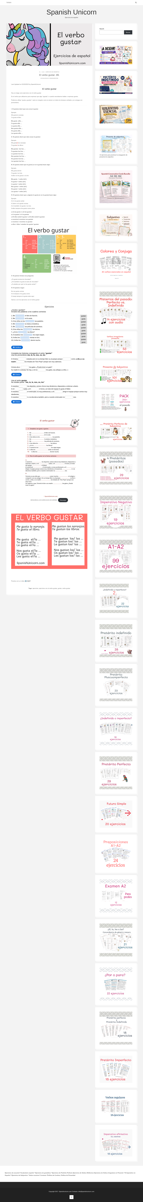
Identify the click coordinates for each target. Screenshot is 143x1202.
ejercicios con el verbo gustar (48, 588)
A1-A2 (43, 71)
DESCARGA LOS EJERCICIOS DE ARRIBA (44, 500)
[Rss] (71, 1197)
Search (102, 29)
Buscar (128, 32)
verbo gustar (66, 588)
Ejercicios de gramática (52, 71)
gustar (60, 588)
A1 (39, 71)
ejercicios (35, 588)
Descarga (63, 500)
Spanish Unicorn (71, 13)
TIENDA (8, 2)
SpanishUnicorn (53, 78)
